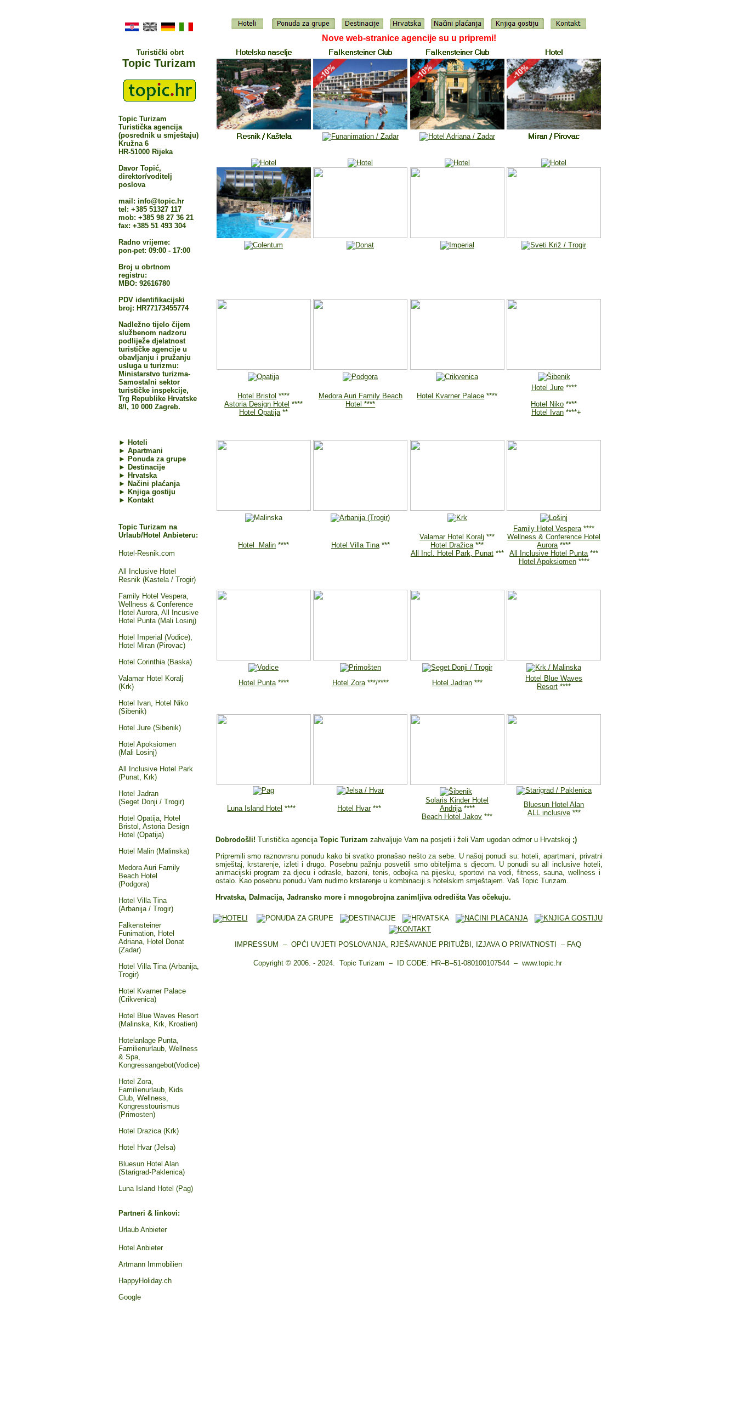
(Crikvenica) (137, 999)
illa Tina (154, 900)
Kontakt (141, 500)
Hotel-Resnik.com (146, 553)
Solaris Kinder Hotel (457, 800)
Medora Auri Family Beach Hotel (149, 871)
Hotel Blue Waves (553, 678)
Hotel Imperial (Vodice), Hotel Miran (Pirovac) (155, 641)
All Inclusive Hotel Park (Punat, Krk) (155, 773)
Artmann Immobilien (150, 1264)
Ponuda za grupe (157, 459)
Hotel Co (143, 662)
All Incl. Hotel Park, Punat (452, 553)
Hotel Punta (257, 683)
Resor (546, 686)
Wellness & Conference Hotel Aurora (553, 541)
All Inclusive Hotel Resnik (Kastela (147, 575)
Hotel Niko (547, 404)
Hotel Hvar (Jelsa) (146, 1147)
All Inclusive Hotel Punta (548, 553)
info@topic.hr (161, 201)
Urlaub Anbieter (142, 1230)
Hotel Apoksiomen (147, 744)
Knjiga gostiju (151, 492)
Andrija (451, 808)
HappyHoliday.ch (145, 1281)
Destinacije (146, 467)
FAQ (574, 944)
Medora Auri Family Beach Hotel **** (360, 400)
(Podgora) (133, 884)
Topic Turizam (159, 63)
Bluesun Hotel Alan (554, 804)
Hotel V (130, 900)
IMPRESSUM (257, 944)
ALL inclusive (548, 813)
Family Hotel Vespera (547, 528)
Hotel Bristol (256, 396)
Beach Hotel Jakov (452, 816)
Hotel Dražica (451, 545)
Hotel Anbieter (140, 1248)
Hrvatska (142, 475)
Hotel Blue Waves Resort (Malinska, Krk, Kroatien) (158, 1020)
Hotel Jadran (138, 793)
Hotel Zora (348, 683)
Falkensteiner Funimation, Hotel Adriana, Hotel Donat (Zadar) (151, 937)
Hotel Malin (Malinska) (153, 851)
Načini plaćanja (154, 483)
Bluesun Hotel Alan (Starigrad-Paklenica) (151, 1168)
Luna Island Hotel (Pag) (155, 1188)
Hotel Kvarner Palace (152, 991)
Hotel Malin (257, 545)
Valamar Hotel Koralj (451, 537)
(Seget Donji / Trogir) (151, 802)
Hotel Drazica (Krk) (148, 1131)
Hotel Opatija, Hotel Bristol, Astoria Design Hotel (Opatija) (153, 826)
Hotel (547, 387)
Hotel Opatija (259, 412)
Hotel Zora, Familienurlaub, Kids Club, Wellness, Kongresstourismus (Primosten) (150, 1098)
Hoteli (137, 442)
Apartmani (140, 451)
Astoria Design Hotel (257, 404)
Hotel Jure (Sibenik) (149, 728)
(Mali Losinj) (137, 752)
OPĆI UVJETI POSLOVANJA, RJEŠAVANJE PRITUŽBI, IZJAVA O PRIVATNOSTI (424, 944)
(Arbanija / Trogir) (145, 909)
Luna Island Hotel (254, 808)
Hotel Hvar (354, 808)
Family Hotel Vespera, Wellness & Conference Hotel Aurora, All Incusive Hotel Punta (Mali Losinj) (158, 608)
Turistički (153, 52)
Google (129, 1297)
